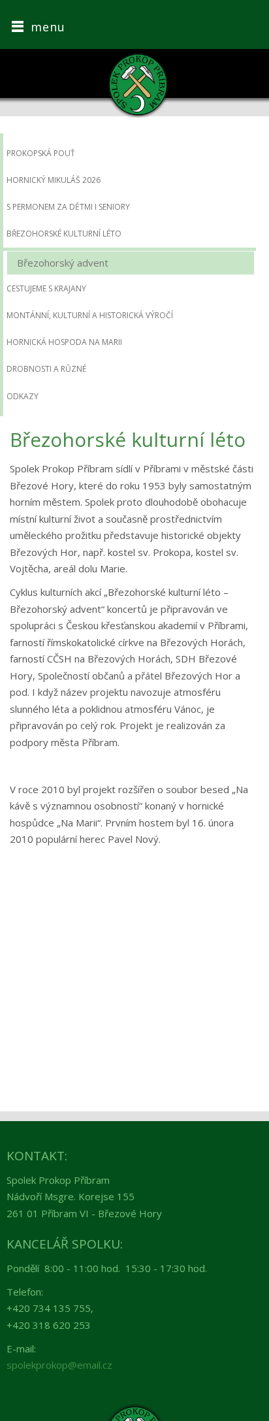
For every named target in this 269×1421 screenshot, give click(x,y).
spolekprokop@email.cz (59, 1364)
